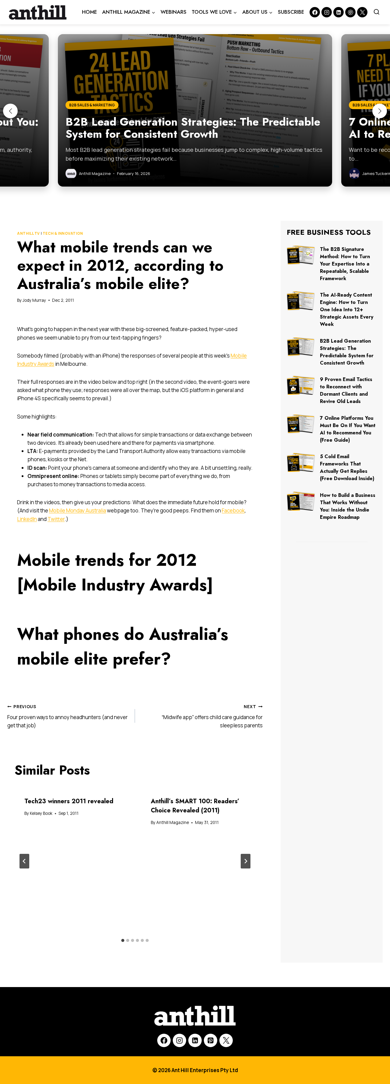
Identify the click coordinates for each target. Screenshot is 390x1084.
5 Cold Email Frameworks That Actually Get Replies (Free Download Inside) (347, 467)
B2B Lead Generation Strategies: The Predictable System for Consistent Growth (347, 351)
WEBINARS (173, 12)
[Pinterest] (350, 12)
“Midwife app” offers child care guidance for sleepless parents (212, 716)
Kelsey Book (41, 813)
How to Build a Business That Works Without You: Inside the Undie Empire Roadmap (347, 506)
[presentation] (301, 255)
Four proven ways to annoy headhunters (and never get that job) (67, 716)
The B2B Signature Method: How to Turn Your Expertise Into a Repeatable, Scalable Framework (345, 264)
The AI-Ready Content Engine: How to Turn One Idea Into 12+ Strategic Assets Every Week (346, 309)
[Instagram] (326, 12)
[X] (226, 1040)
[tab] (122, 940)
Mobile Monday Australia (77, 510)
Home (89, 12)
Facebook (233, 510)
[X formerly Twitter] (362, 12)
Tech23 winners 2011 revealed (68, 801)
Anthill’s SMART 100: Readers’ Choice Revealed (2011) (195, 806)
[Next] (245, 861)
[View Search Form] (376, 12)
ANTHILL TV (28, 233)
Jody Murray (34, 300)
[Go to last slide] (24, 861)
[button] (10, 111)
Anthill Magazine (172, 822)
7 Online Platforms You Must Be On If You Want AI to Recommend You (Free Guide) (347, 429)
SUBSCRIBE (291, 12)
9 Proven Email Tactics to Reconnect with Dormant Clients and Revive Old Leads (346, 390)
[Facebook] (315, 12)
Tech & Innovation (63, 233)
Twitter (56, 518)
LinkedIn (27, 518)
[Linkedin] (338, 12)
